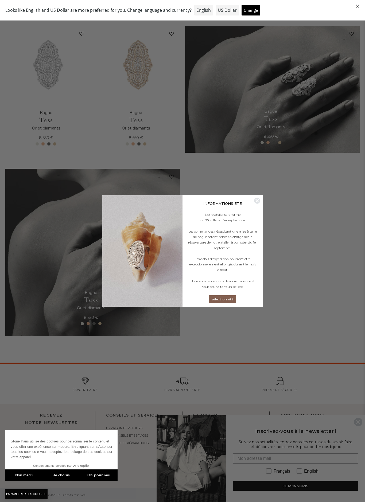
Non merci (24, 475)
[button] (26, 494)
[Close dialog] (257, 200)
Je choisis (61, 475)
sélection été (223, 299)
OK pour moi (98, 475)
